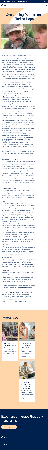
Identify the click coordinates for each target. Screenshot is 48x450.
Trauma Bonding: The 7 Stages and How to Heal (26, 345)
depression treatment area (20, 287)
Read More (6, 358)
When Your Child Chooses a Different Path (10, 345)
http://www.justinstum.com (19, 301)
